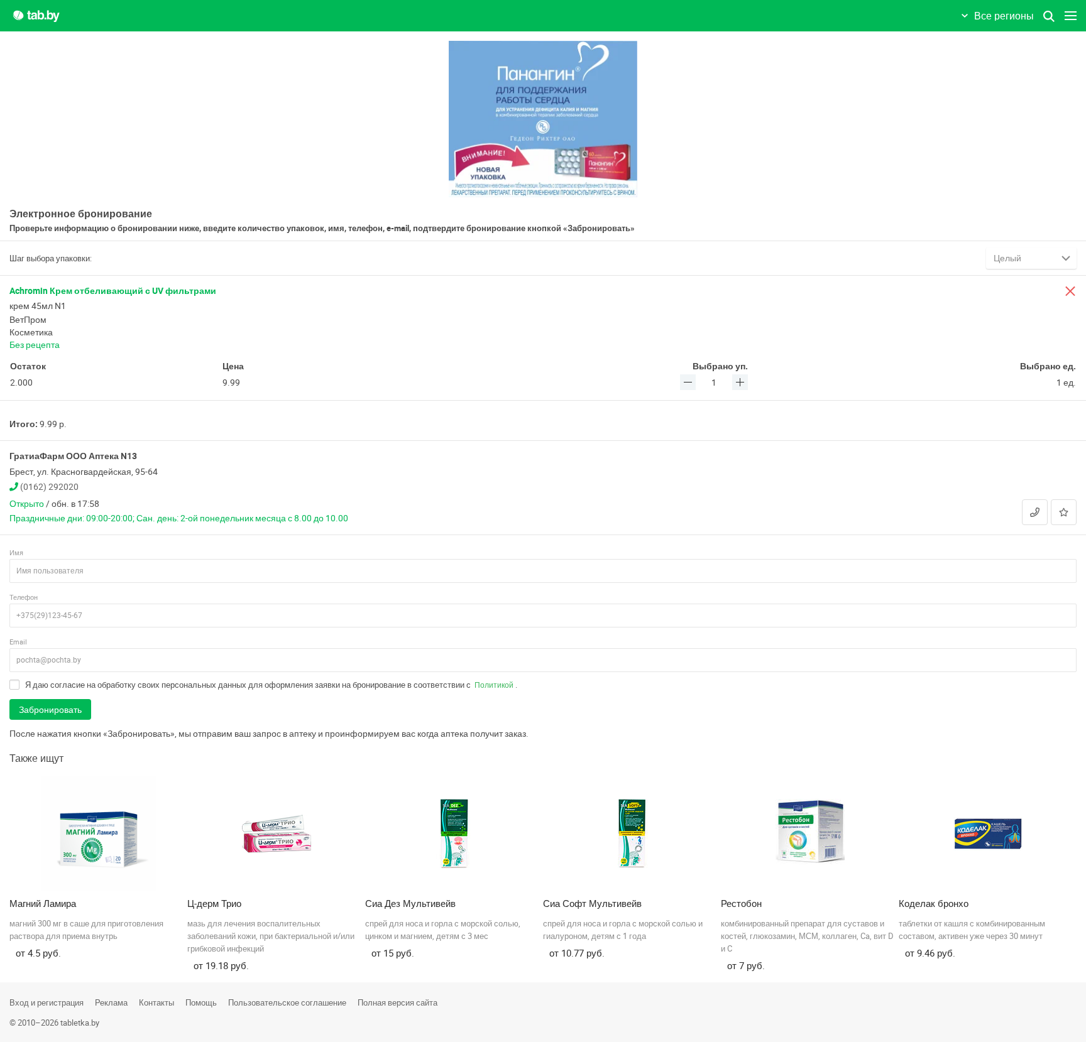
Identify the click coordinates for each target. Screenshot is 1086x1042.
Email (18, 641)
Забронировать (50, 709)
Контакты (156, 1002)
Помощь (201, 1002)
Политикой (494, 685)
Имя (16, 552)
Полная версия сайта (397, 1002)
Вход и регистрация (46, 1002)
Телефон (23, 597)
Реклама (111, 1002)
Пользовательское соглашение (287, 1002)
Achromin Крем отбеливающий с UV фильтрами (112, 290)
